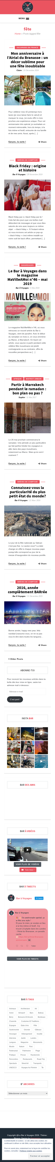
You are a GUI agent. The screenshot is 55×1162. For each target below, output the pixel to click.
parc (31, 1047)
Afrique (18, 379)
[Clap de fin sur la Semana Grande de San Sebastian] (41, 761)
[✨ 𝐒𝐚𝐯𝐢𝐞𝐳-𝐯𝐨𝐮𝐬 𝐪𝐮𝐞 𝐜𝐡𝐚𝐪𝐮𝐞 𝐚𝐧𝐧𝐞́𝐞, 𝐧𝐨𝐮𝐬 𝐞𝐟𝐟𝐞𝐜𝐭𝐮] (41, 733)
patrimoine (26, 1051)
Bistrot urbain (33, 379)
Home (18, 34)
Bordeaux (41, 1017)
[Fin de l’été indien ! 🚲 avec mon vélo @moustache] (13, 761)
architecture (25, 1009)
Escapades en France (27, 47)
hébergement (26, 1034)
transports (37, 1063)
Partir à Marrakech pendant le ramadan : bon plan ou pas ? (27, 389)
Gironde (27, 1030)
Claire (19, 70)
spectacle (13, 1063)
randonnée (35, 1055)
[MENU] (27, 19)
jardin (23, 1038)
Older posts (16, 659)
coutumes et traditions (30, 1021)
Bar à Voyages (19, 174)
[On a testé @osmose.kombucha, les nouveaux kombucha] (13, 733)
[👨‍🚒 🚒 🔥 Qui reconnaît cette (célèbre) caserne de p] (27, 747)
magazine (24, 1042)
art (36, 1009)
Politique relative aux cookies (31, 1151)
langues (12, 1042)
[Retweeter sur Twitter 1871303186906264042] (22, 946)
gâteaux (38, 1030)
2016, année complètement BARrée (27, 589)
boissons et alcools (25, 1017)
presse (23, 1055)
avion (11, 1013)
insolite (39, 1034)
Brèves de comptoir (27, 160)
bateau (41, 1013)
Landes (33, 1038)
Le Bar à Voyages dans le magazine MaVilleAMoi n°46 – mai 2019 (27, 277)
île (43, 1068)
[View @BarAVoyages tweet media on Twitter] (29, 940)
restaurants (27, 1059)
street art (25, 1063)
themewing (35, 1138)
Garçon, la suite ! (17, 142)
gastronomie (14, 1030)
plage (38, 1051)
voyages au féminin (29, 1068)
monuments (37, 1042)
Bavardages (27, 265)
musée (11, 1047)
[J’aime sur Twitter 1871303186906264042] (28, 946)
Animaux (12, 1009)
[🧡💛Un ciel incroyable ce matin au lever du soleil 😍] (41, 747)
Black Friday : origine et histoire (27, 168)
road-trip (41, 1059)
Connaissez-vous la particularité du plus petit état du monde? (27, 492)
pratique (12, 1055)
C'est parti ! (15, 699)
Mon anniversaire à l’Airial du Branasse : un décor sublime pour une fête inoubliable (27, 59)
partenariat (13, 1051)
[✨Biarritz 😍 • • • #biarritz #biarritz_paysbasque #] (27, 733)
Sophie (22, 397)
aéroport (21, 1013)
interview (12, 1038)
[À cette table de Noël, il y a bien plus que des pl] (13, 747)
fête (35, 1025)
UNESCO (12, 1068)
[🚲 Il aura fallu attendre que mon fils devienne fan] (27, 761)
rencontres (13, 1059)
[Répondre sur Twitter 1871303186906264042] (17, 946)
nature (21, 1047)
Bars (31, 1013)
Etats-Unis (25, 1025)
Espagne (12, 1025)
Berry (11, 1017)
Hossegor (13, 1034)
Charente (12, 1021)
